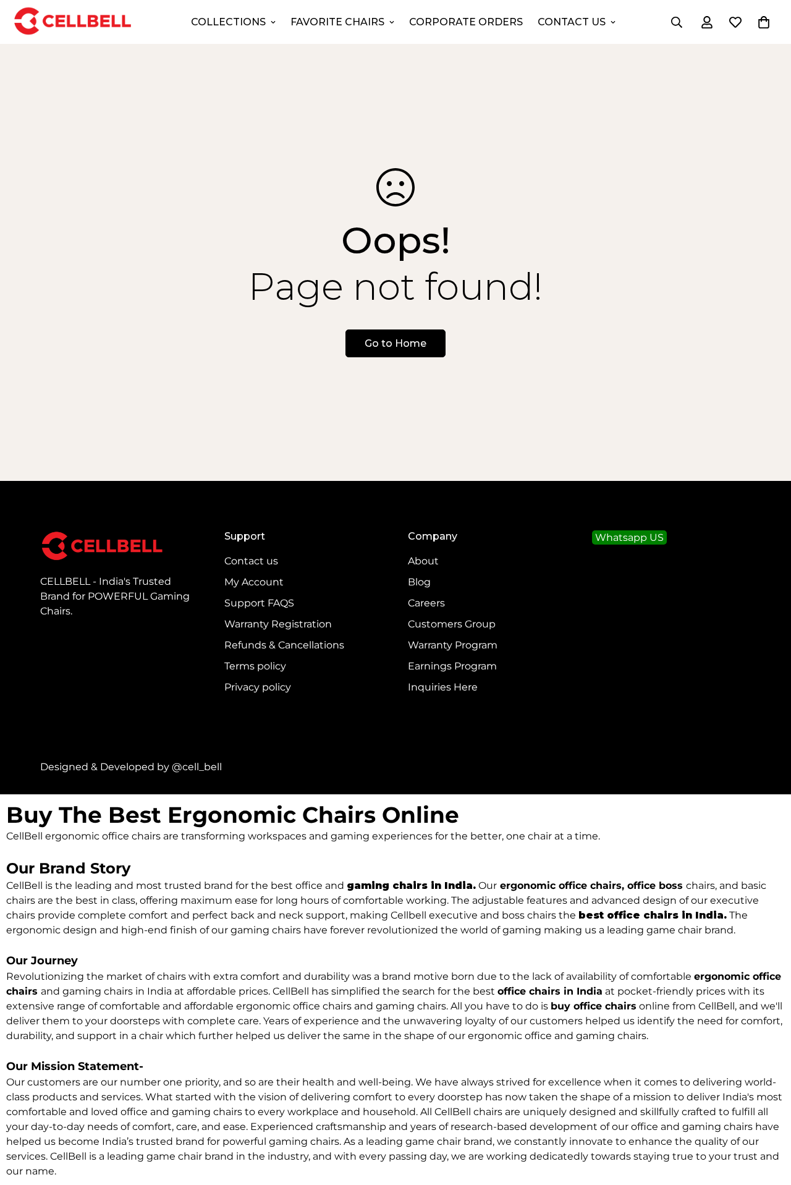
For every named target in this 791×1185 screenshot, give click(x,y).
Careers (426, 603)
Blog (419, 582)
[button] (764, 22)
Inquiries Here (443, 687)
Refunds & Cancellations (284, 645)
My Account (254, 582)
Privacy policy (257, 687)
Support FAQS (259, 603)
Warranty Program (452, 645)
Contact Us (572, 22)
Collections (228, 22)
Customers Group (452, 624)
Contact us (251, 561)
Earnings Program (452, 666)
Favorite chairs (337, 22)
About (423, 561)
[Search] (677, 22)
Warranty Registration (278, 624)
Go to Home (395, 343)
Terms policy (255, 666)
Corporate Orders (466, 22)
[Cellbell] (72, 22)
